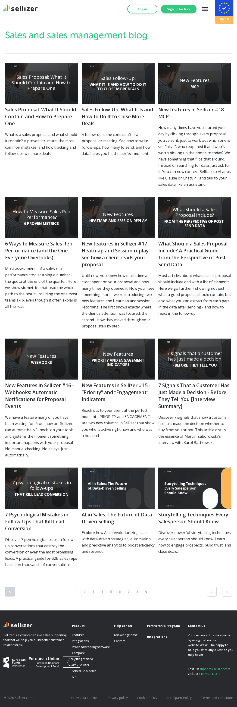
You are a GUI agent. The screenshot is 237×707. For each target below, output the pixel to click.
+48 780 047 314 (209, 674)
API (74, 677)
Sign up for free (178, 9)
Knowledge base (126, 635)
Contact (119, 641)
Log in (142, 9)
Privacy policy (118, 697)
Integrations (80, 641)
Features (78, 635)
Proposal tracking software (91, 647)
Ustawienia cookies (83, 697)
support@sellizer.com (215, 669)
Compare (78, 653)
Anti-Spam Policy (179, 697)
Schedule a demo (84, 671)
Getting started (82, 659)
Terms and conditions (217, 697)
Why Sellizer (80, 665)
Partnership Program (163, 626)
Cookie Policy (147, 697)
